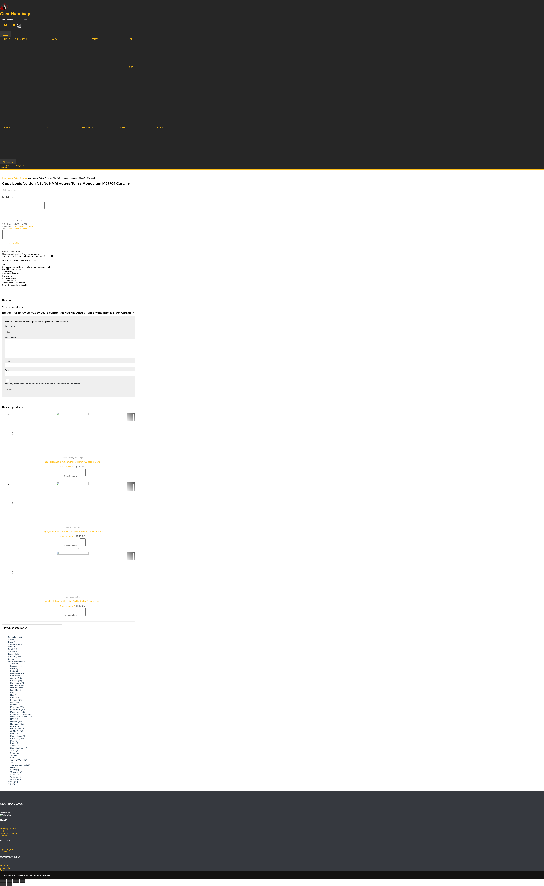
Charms (13, 678)
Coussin (14, 680)
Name (8, 361)
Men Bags (14, 707)
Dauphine (14, 690)
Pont (12, 741)
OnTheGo (14, 731)
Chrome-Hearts (15, 644)
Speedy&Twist (16, 760)
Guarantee (5, 835)
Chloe (10, 642)
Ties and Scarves (18, 765)
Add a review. (9, 190)
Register (20, 165)
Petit (78, 527)
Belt (12, 668)
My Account (8, 162)
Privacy (3, 870)
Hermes (11, 656)
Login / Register (7, 849)
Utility (12, 767)
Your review (11, 337)
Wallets (13, 779)
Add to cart (17, 220)
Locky (13, 702)
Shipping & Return (8, 829)
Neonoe (23, 178)
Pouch (13, 743)
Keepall (13, 697)
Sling (12, 755)
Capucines (15, 676)
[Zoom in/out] (23, 881)
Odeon (13, 726)
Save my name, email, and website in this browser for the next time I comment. (43, 383)
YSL (10, 784)
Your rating (10, 326)
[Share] (9, 881)
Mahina (13, 704)
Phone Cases (16, 736)
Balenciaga (13, 637)
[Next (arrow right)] (9, 884)
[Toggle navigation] (5, 34)
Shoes (13, 745)
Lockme (13, 700)
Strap (12, 762)
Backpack (14, 666)
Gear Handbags (15, 13)
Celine (11, 639)
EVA (12, 692)
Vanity (13, 770)
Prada (11, 782)
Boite (12, 671)
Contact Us (5, 868)
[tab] (70, 241)
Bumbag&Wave (17, 673)
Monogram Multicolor (19, 717)
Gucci (10, 654)
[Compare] (4, 234)
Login (6, 165)
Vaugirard (14, 772)
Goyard (11, 651)
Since (12, 753)
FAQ (2, 831)
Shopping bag (16, 748)
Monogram (15, 712)
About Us (4, 865)
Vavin (12, 774)
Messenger (15, 709)
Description (13, 241)
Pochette (14, 738)
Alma (12, 664)
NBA (12, 719)
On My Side (15, 729)
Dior (10, 647)
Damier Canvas (17, 685)
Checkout (4, 852)
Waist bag (14, 777)
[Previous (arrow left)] (3, 884)
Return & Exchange (8, 833)
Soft (12, 758)
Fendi (10, 649)
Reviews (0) (13, 243)
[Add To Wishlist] (47, 205)
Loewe (11, 659)
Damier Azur (15, 683)
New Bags (78, 458)
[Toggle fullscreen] (16, 881)
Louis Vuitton (14, 178)
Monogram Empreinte (20, 714)
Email (8, 370)
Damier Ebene (16, 688)
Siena (12, 750)
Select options (70, 476)
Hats (67, 597)
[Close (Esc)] (3, 881)
